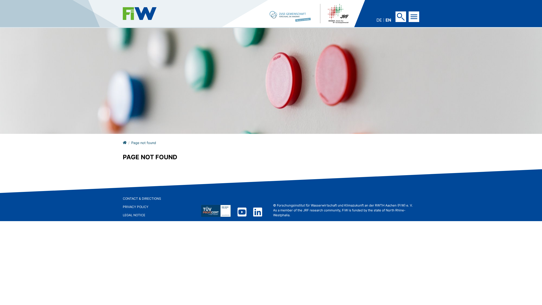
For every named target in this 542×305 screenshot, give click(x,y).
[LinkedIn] (257, 212)
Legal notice (134, 215)
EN (388, 20)
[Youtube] (242, 212)
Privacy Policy (135, 207)
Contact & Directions (142, 199)
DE (379, 20)
